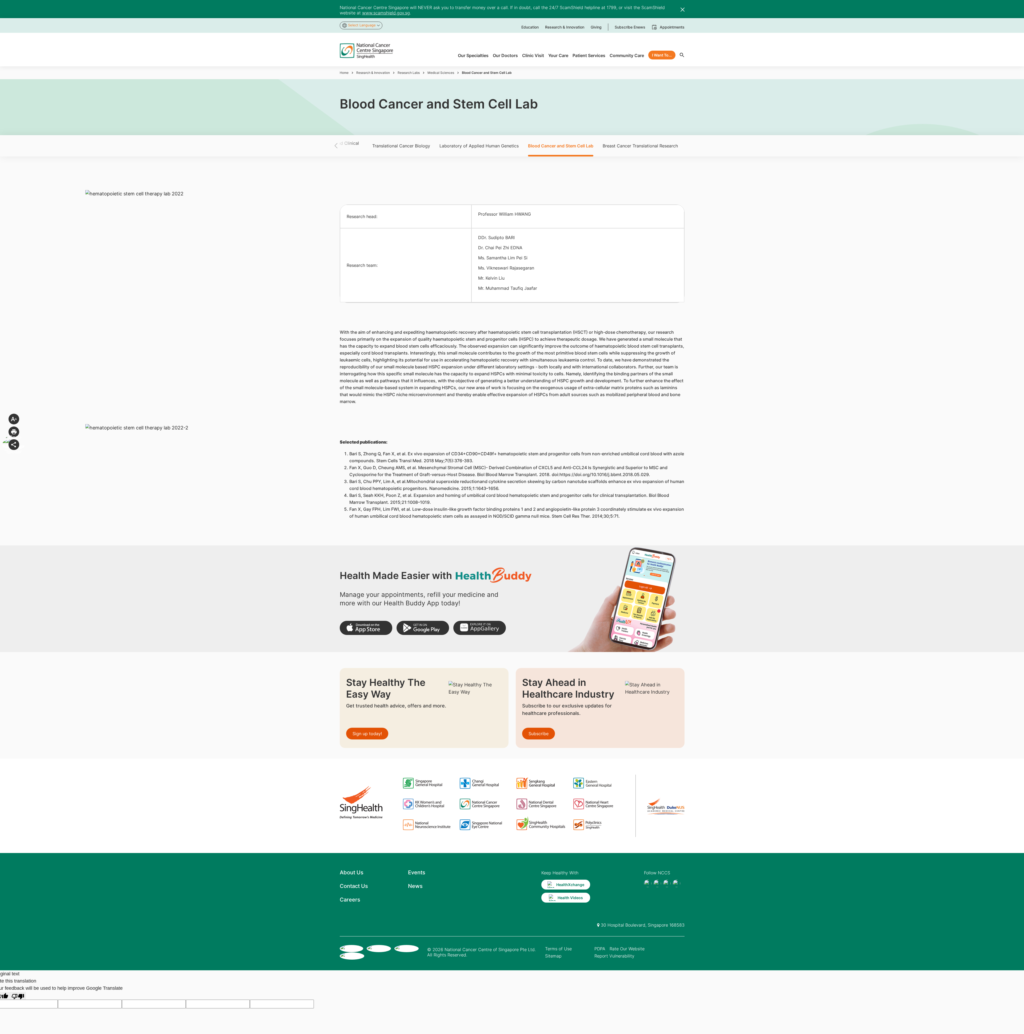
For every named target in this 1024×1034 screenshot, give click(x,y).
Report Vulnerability (614, 956)
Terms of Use (558, 948)
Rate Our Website (627, 948)
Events (416, 872)
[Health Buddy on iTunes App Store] (366, 628)
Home (344, 73)
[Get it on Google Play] (423, 628)
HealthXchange (570, 884)
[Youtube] (657, 883)
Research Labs (409, 73)
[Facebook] (647, 883)
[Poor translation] (18, 996)
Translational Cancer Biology (401, 145)
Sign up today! (367, 733)
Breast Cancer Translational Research (640, 145)
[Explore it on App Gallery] (479, 628)
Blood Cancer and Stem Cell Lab (560, 145)
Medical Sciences (440, 73)
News (415, 886)
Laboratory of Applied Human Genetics (479, 145)
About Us (351, 872)
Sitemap (553, 956)
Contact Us (354, 886)
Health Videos (570, 897)
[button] (345, 145)
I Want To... (662, 55)
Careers (350, 899)
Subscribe (539, 733)
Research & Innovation (373, 73)
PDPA (599, 948)
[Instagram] (667, 883)
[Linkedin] (676, 883)
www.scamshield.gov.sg (386, 12)
